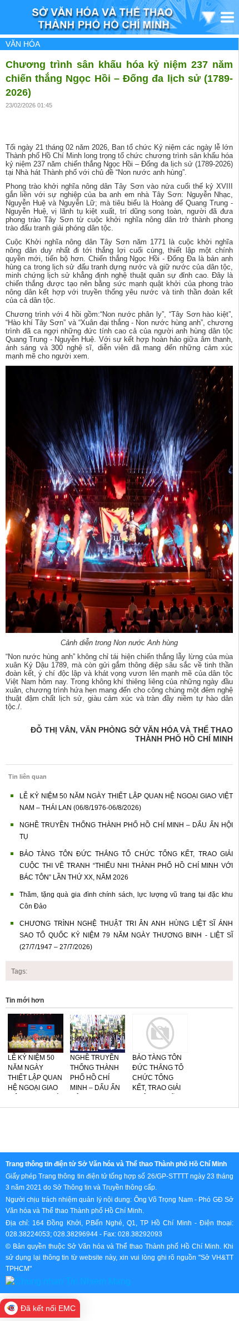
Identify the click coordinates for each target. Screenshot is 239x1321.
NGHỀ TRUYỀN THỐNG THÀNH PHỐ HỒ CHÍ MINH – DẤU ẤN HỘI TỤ (95, 1078)
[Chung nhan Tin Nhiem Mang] (68, 1280)
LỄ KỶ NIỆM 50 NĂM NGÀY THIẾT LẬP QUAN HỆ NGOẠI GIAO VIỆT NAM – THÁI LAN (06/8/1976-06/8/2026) (35, 1088)
